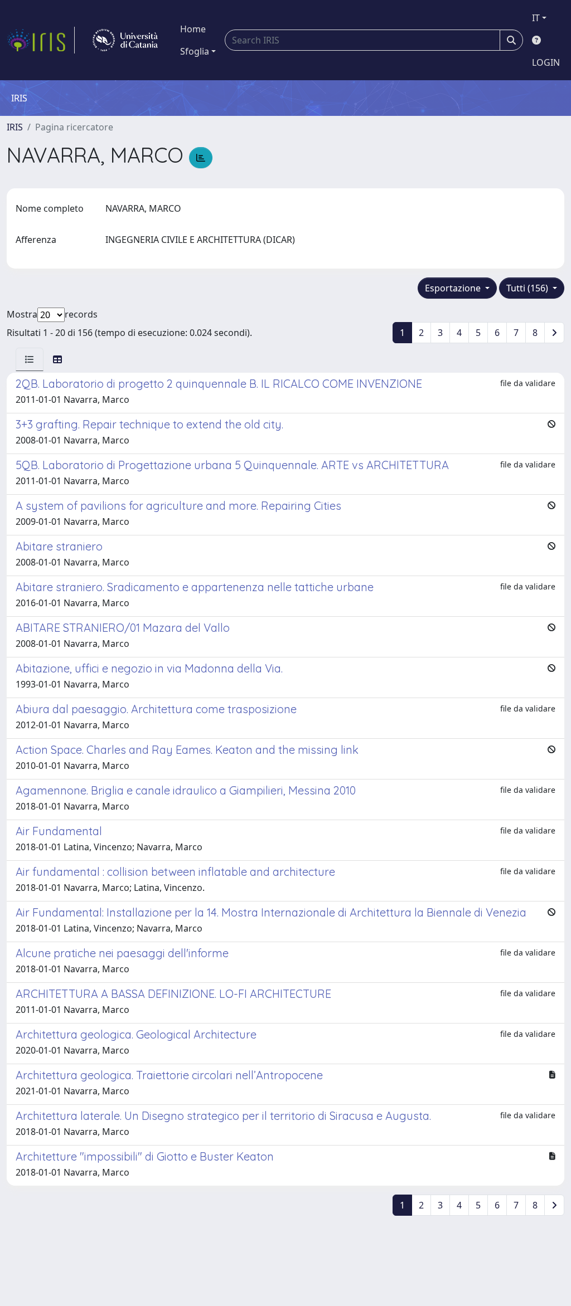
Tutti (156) (528, 288)
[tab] (29, 359)
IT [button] (536, 18)
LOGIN (546, 62)
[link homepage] (41, 40)
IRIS (15, 127)
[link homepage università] (125, 40)
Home (193, 29)
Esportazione (454, 288)
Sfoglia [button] (194, 51)
